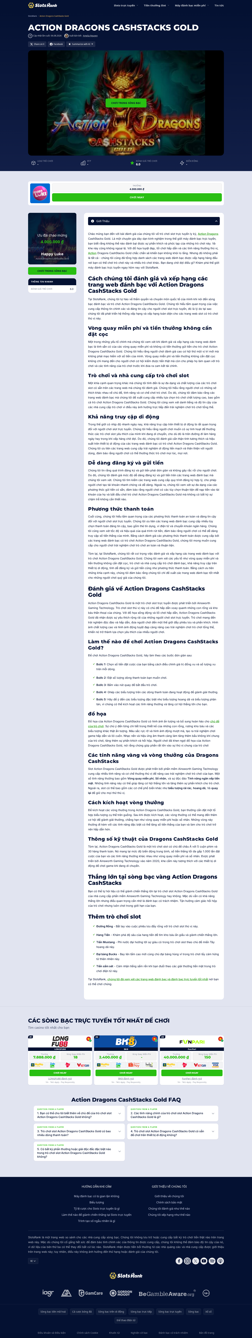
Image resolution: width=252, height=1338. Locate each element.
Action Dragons (208, 234)
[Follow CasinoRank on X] (195, 1261)
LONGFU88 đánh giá (60, 1078)
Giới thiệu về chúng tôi (169, 1196)
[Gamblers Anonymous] (66, 1293)
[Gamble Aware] (167, 1293)
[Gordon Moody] (121, 1293)
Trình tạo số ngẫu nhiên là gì (96, 1221)
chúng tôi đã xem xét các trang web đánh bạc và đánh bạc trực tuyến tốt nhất (157, 979)
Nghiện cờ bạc (139, 1332)
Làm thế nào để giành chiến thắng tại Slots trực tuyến (97, 1215)
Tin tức (219, 5)
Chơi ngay (137, 197)
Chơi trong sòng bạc (126, 103)
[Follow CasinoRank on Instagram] (187, 1261)
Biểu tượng (96, 1202)
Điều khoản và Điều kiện (52, 1332)
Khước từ (114, 1332)
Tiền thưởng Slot (155, 5)
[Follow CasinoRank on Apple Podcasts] (220, 1261)
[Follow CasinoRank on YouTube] (203, 1261)
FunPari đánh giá (192, 1078)
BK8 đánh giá (126, 1078)
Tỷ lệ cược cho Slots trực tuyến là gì (97, 1208)
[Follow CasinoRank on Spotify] (212, 1261)
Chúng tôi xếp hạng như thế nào (169, 1215)
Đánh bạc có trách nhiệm (173, 1332)
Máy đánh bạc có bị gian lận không (96, 1196)
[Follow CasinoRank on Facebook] (179, 1261)
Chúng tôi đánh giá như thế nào (169, 1208)
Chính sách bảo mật (169, 1202)
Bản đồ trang (206, 1332)
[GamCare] (91, 1293)
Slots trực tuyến (124, 5)
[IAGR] (48, 1293)
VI (31, 1261)
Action (92, 253)
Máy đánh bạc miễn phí (190, 5)
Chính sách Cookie (87, 1332)
